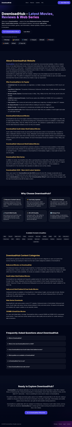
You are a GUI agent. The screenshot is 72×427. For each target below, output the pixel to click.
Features (32, 2)
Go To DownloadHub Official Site (36, 412)
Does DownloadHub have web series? (19, 366)
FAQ (42, 2)
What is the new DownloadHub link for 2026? (21, 344)
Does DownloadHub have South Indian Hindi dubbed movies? (25, 349)
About (27, 2)
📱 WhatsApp (6, 39)
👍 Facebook (16, 39)
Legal (64, 424)
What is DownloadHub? (15, 338)
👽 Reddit (42, 39)
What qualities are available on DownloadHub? (22, 355)
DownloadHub (10, 64)
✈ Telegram (33, 39)
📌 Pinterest (50, 39)
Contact (68, 424)
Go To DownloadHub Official (11, 31)
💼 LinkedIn (6, 43)
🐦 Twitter (24, 39)
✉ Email (14, 43)
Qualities (38, 2)
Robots (60, 424)
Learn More (27, 31)
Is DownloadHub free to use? (17, 361)
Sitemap (56, 424)
